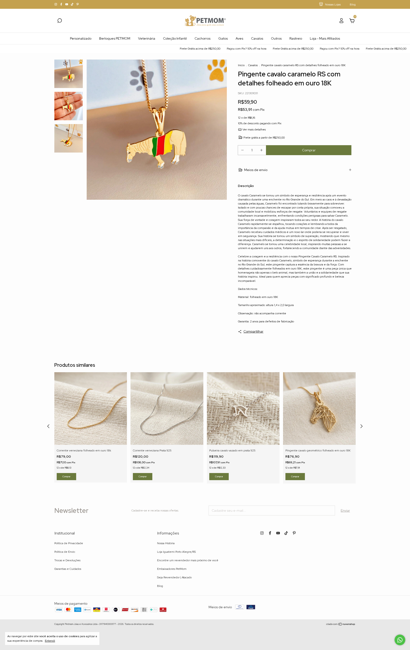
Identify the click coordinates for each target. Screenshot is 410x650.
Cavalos (257, 38)
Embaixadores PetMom (171, 569)
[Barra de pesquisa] (59, 21)
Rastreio (295, 38)
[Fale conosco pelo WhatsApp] (400, 640)
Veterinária (146, 38)
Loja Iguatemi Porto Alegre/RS (176, 552)
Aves (239, 38)
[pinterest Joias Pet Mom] (77, 4)
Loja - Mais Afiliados (325, 38)
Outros (276, 38)
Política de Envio (64, 552)
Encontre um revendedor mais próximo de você (187, 560)
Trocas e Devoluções (67, 560)
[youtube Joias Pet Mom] (67, 4)
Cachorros (202, 38)
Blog (160, 586)
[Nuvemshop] (341, 624)
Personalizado (80, 38)
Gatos (223, 38)
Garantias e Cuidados (67, 569)
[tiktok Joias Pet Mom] (72, 4)
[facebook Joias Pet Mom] (61, 4)
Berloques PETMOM (114, 38)
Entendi (50, 641)
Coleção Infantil (175, 38)
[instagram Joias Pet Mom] (56, 4)
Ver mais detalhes (254, 129)
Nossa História (166, 543)
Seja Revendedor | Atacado (174, 577)
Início (241, 65)
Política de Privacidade (68, 543)
